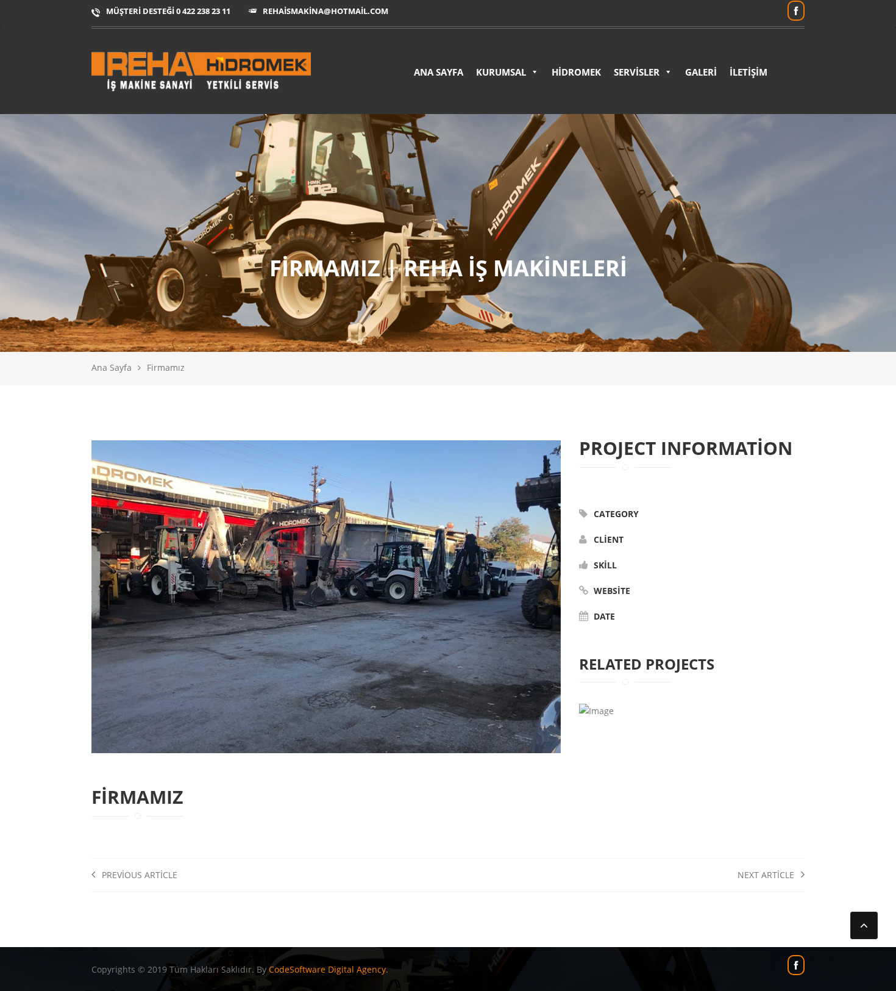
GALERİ (701, 72)
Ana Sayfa (111, 367)
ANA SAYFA (438, 72)
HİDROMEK (576, 72)
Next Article (767, 875)
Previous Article (138, 875)
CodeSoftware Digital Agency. (328, 969)
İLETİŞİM (748, 72)
